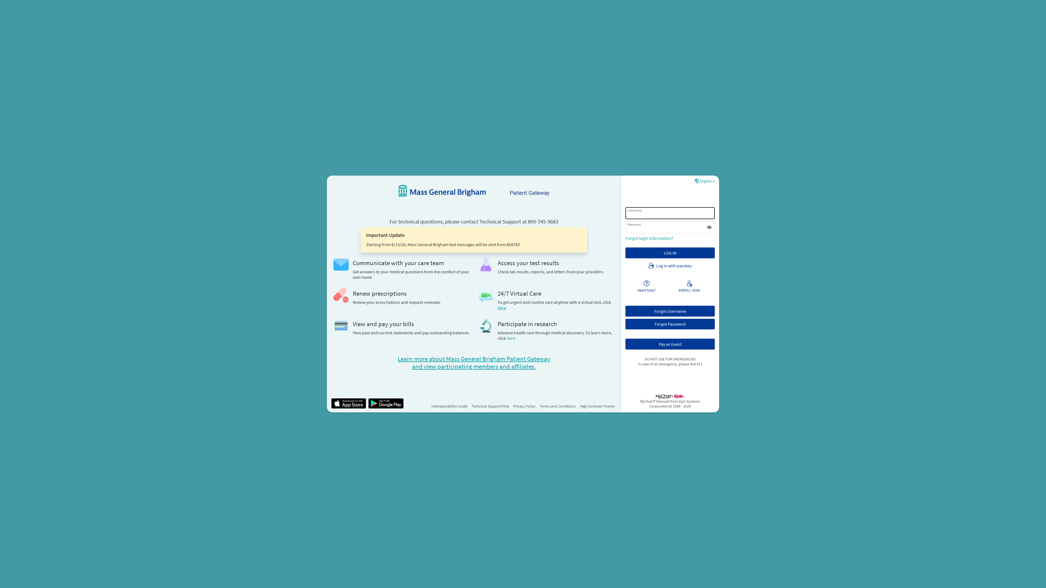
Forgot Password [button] (670, 324)
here (511, 338)
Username (635, 210)
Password (634, 224)
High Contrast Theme (597, 406)
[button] (709, 227)
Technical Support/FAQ (490, 406)
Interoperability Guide (449, 406)
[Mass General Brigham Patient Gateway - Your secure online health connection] (474, 191)
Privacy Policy (524, 406)
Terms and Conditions (558, 406)
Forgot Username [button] (670, 311)
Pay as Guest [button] (670, 344)
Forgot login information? (649, 238)
